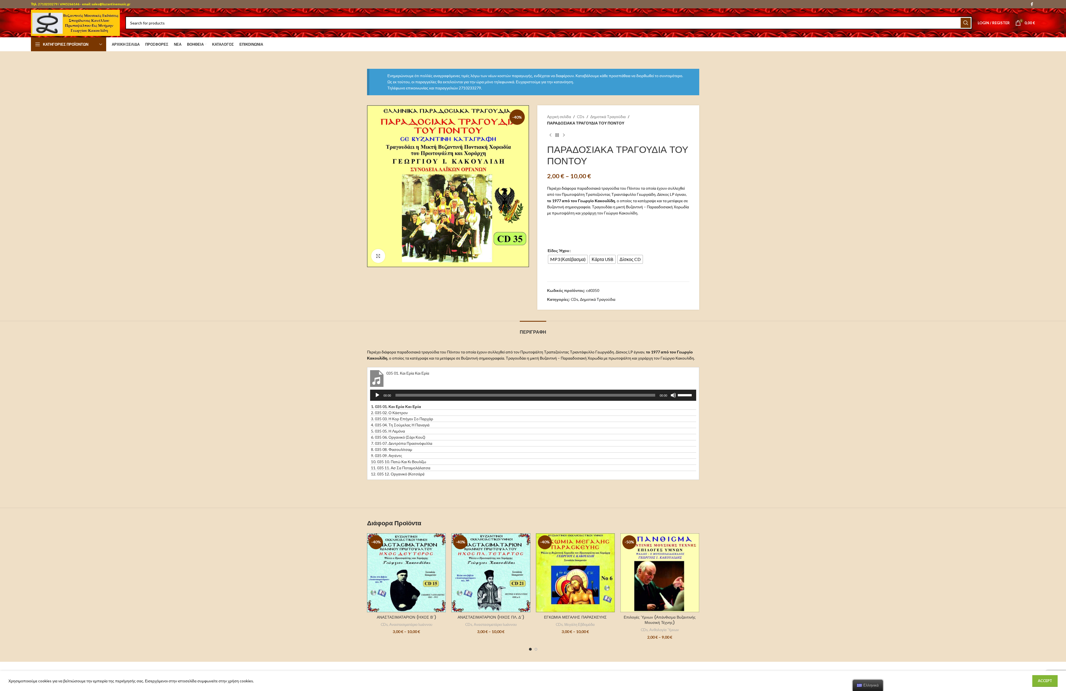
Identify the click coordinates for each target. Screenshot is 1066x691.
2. (389, 412)
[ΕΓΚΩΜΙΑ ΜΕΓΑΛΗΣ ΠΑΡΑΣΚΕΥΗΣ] (575, 572)
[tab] (533, 329)
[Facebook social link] (1031, 4)
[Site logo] (75, 22)
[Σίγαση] (673, 398)
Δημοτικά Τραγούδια (608, 116)
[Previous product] (550, 135)
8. (391, 449)
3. (402, 418)
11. (400, 467)
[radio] (567, 259)
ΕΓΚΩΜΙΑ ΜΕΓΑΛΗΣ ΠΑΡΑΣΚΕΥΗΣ (575, 617)
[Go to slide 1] (530, 649)
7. (401, 443)
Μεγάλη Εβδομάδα (579, 624)
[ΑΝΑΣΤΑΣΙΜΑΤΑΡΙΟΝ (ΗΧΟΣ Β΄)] (406, 572)
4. (400, 425)
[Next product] (563, 135)
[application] (533, 395)
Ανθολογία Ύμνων (664, 629)
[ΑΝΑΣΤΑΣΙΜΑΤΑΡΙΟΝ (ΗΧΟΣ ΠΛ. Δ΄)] (490, 572)
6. (398, 437)
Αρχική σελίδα (559, 116)
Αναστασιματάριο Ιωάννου (410, 624)
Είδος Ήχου (558, 250)
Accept (1045, 680)
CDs (580, 116)
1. (396, 406)
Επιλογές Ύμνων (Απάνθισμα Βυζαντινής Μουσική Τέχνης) (660, 620)
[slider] (685, 395)
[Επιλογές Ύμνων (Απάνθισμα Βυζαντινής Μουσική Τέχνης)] (659, 572)
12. (397, 474)
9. (386, 455)
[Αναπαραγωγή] (377, 398)
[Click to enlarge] (378, 256)
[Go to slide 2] (536, 649)
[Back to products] (557, 135)
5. (388, 431)
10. (398, 461)
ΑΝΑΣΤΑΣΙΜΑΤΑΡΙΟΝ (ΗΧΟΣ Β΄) (406, 617)
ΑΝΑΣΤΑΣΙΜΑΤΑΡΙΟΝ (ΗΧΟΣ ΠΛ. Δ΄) (491, 617)
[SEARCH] (966, 23)
